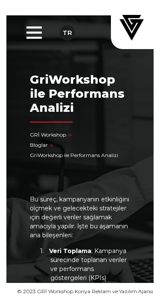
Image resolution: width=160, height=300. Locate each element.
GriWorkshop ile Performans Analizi (74, 155)
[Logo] (132, 27)
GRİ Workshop (48, 134)
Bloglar (39, 145)
